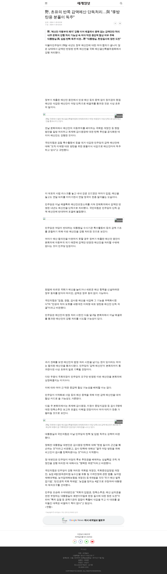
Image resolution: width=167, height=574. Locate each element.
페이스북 (81, 542)
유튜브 (92, 542)
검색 (121, 3)
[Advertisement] (83, 76)
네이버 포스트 (86, 542)
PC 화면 (83, 549)
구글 (75, 542)
